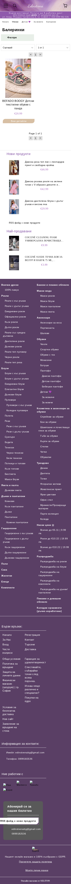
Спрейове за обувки (52, 416)
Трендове (43, 463)
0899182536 (25, 758)
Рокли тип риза (13, 362)
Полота (9, 415)
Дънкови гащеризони (17, 557)
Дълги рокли (12, 327)
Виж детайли (19, 121)
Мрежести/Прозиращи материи (52, 507)
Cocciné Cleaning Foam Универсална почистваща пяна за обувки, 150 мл (43, 239)
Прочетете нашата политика (35, 861)
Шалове (44, 333)
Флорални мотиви (50, 484)
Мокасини (46, 360)
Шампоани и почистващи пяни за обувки (54, 429)
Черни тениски (14, 452)
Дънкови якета (13, 490)
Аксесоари (43, 317)
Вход (5, 644)
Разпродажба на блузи (53, 566)
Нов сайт (7, 719)
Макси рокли (47, 295)
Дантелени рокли (15, 341)
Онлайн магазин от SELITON (35, 881)
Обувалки (45, 457)
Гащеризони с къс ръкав (19, 533)
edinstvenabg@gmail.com (29, 752)
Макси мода (44, 290)
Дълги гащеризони (15, 552)
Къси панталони (14, 506)
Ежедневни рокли (15, 311)
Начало (7, 634)
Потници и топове (15, 463)
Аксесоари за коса (51, 322)
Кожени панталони (17, 522)
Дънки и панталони (13, 496)
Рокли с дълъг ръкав (17, 306)
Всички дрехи (10, 285)
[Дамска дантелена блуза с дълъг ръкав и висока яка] (14, 206)
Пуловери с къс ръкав (19, 405)
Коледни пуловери (17, 410)
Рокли (5, 295)
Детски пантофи (51, 381)
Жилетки (6, 575)
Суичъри (10, 437)
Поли (4, 563)
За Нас (6, 639)
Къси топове (12, 468)
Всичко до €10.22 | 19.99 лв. (53, 549)
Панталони (11, 517)
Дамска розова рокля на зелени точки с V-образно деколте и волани (43, 183)
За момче (47, 402)
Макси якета (47, 311)
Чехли (43, 344)
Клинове (9, 501)
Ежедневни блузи (15, 384)
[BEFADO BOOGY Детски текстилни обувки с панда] (18, 78)
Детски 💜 (46, 391)
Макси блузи (12, 479)
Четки (43, 451)
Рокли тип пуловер (15, 351)
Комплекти (8, 587)
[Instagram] (13, 765)
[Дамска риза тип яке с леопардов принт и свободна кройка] (14, 167)
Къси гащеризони (15, 547)
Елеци (5, 581)
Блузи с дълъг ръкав (17, 378)
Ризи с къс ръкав (16, 426)
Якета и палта (9, 485)
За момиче (48, 397)
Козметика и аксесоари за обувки (53, 410)
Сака (4, 569)
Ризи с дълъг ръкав (17, 431)
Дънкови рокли (13, 346)
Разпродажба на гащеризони (48, 574)
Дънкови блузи (13, 394)
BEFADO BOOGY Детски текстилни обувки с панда (18, 105)
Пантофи (45, 370)
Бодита (9, 442)
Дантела (45, 473)
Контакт (29, 639)
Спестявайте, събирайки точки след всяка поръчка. (33, 674)
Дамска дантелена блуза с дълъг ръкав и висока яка (44, 203)
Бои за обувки (48, 422)
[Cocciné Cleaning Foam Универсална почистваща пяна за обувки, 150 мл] (14, 243)
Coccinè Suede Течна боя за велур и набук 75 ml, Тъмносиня (44, 259)
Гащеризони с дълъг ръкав (16, 540)
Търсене (30, 644)
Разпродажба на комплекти (48, 582)
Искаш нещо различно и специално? (32, 689)
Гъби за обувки (49, 436)
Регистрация (32, 634)
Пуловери (10, 399)
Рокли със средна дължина (14, 334)
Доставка (30, 649)
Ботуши (44, 365)
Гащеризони (9, 528)
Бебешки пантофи (52, 386)
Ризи (7, 421)
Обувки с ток (47, 354)
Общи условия (11, 658)
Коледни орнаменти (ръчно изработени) (49, 609)
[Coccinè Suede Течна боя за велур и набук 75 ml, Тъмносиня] (14, 262)
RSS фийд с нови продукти (24, 222)
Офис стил (46, 499)
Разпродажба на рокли (53, 561)
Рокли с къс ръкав (15, 300)
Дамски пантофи (51, 376)
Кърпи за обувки (49, 441)
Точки (43, 478)
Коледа (44, 519)
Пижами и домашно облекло (49, 600)
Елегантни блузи (14, 389)
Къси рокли (11, 322)
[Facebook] (6, 765)
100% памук (12, 289)
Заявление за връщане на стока (10, 727)
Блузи (5, 368)
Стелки (44, 446)
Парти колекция (49, 513)
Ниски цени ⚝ (45, 525)
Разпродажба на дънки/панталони (53, 591)
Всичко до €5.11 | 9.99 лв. (52, 532)
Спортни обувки (49, 349)
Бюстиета (10, 474)
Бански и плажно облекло (53, 285)
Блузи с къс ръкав (15, 373)
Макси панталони (50, 306)
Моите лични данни (36, 870)
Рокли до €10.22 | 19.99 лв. (53, 540)
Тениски (9, 447)
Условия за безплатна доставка (9, 711)
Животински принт (51, 489)
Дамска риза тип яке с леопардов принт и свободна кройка (44, 163)
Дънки (8, 511)
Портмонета (47, 328)
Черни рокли (12, 357)
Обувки (41, 339)
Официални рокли (15, 316)
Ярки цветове (48, 494)
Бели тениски (14, 458)
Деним (44, 468)
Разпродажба (45, 556)
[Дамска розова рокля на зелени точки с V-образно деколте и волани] (14, 187)
